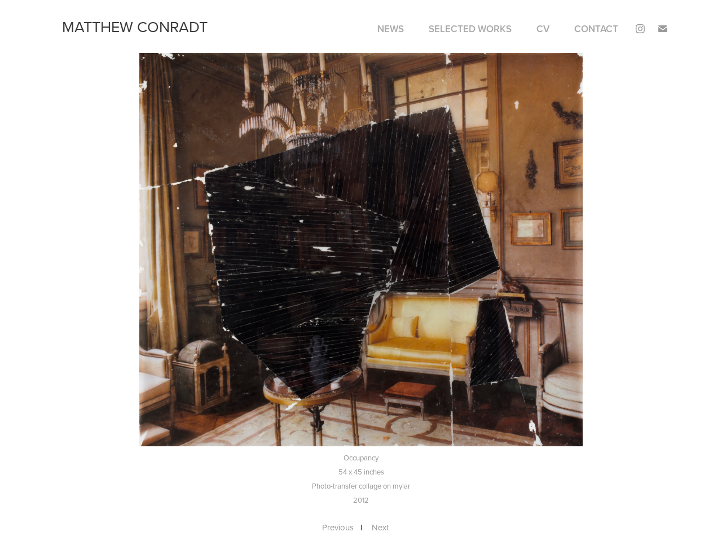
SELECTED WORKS (470, 29)
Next (380, 527)
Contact (596, 29)
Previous (338, 527)
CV (542, 29)
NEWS (390, 29)
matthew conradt (135, 26)
